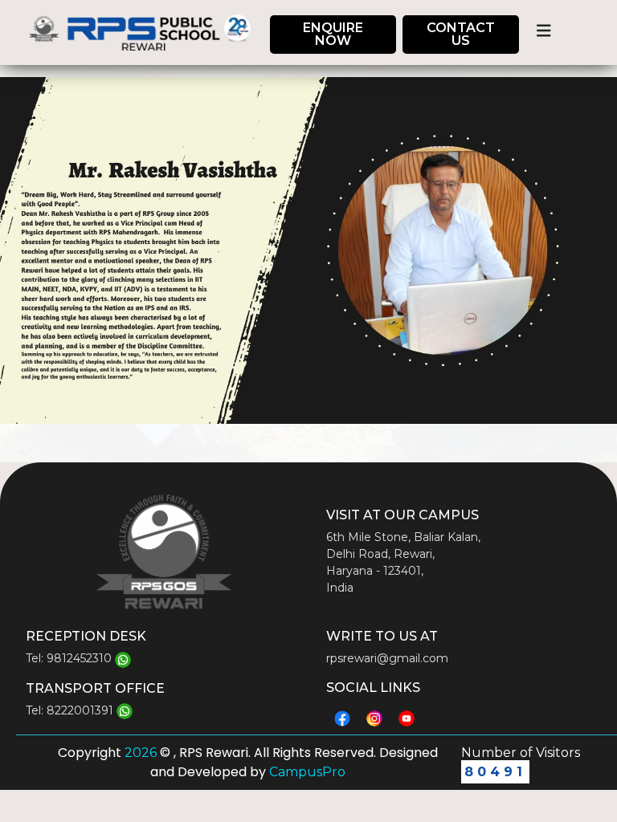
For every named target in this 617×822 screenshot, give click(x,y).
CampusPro (305, 771)
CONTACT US (461, 34)
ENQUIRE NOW (333, 34)
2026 (142, 752)
